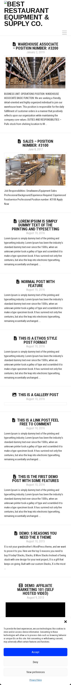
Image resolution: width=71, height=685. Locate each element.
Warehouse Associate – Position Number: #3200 (35, 46)
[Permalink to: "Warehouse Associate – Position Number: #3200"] (35, 72)
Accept (35, 652)
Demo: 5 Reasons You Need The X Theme (38, 535)
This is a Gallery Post (38, 395)
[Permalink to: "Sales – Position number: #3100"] (35, 170)
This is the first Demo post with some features (35, 478)
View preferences (35, 672)
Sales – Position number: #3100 (38, 143)
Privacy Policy (35, 680)
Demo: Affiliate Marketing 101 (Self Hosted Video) (35, 589)
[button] (65, 621)
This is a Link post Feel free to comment (38, 422)
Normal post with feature (38, 283)
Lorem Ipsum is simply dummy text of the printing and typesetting (35, 225)
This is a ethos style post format (38, 340)
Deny (35, 662)
